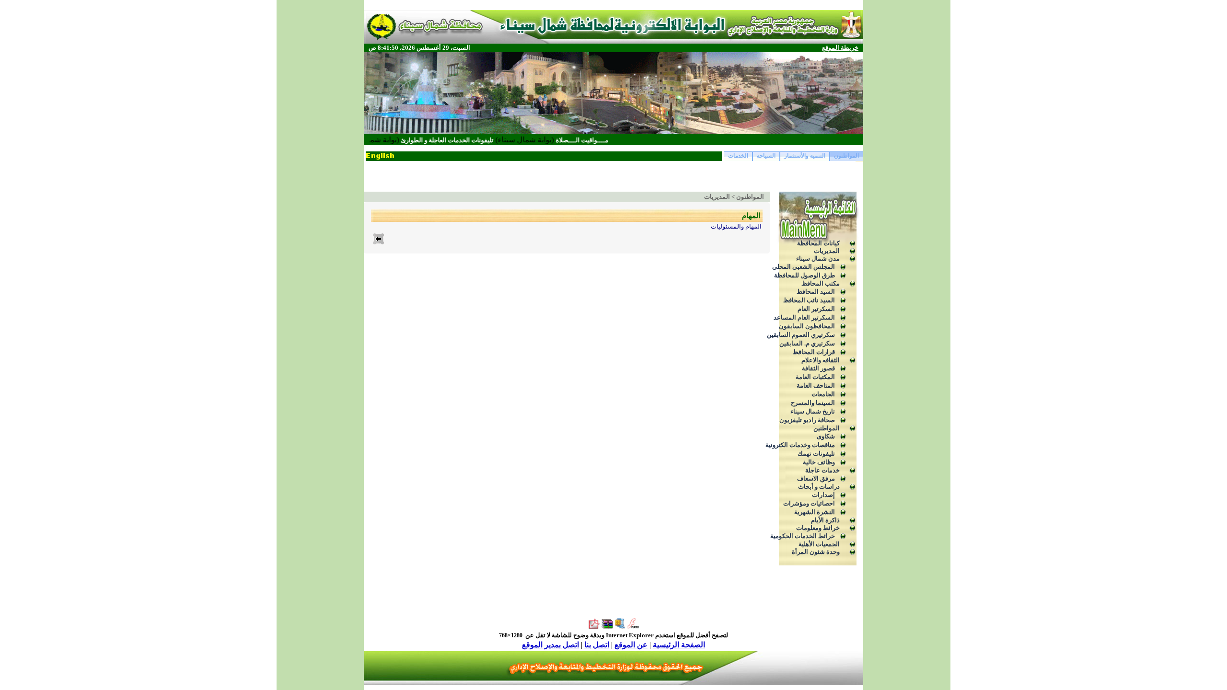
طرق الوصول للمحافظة (804, 275)
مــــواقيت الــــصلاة (605, 140)
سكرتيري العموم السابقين (801, 334)
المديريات (827, 250)
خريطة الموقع (840, 47)
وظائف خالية (819, 462)
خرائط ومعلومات (818, 527)
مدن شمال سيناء (818, 258)
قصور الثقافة (818, 368)
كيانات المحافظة (818, 243)
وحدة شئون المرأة (816, 551)
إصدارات (823, 494)
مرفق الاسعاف (816, 478)
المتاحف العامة (816, 385)
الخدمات (738, 155)
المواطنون (846, 155)
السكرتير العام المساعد (804, 317)
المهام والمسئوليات (736, 226)
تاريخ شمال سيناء (812, 411)
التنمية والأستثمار (804, 155)
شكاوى (826, 436)
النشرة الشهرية (814, 512)
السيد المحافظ (816, 291)
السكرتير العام (816, 308)
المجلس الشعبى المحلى (803, 266)
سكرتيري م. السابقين (807, 343)
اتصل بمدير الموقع (550, 645)
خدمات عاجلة (822, 470)
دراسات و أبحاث (819, 486)
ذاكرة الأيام (825, 520)
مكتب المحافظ (820, 283)
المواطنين (826, 428)
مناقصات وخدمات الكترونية (800, 444)
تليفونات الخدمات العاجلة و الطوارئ (470, 140)
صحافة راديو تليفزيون (807, 420)
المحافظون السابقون (807, 326)
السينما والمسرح (813, 402)
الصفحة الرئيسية (679, 645)
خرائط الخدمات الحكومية (802, 536)
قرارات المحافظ (814, 352)
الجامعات (823, 394)
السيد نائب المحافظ (809, 300)
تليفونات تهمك (816, 453)
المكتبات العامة (815, 376)
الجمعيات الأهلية (819, 544)
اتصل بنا (596, 645)
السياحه (766, 155)
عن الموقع (631, 645)
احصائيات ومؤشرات (809, 503)
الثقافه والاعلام (820, 360)
